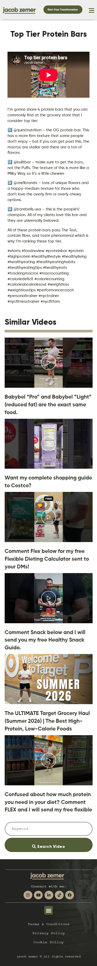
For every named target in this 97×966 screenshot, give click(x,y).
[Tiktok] (59, 895)
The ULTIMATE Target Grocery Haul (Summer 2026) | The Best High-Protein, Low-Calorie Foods (47, 721)
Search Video (57, 843)
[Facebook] (69, 895)
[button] (48, 910)
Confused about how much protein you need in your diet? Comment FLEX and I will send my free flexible (48, 802)
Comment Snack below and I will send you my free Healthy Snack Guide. (45, 640)
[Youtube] (38, 895)
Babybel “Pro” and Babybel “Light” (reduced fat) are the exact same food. (48, 404)
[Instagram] (28, 895)
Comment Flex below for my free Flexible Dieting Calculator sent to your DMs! (47, 559)
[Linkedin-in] (48, 895)
